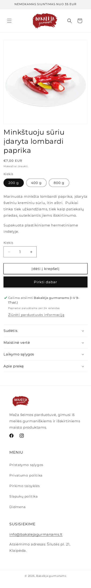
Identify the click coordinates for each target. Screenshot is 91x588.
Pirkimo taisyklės (24, 486)
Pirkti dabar (45, 282)
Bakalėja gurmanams (51, 575)
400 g (36, 183)
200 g (13, 183)
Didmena (17, 507)
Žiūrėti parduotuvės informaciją (36, 315)
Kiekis (8, 242)
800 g (59, 183)
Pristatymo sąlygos (26, 465)
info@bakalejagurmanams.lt (36, 534)
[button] (9, 21)
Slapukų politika (23, 496)
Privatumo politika (25, 475)
